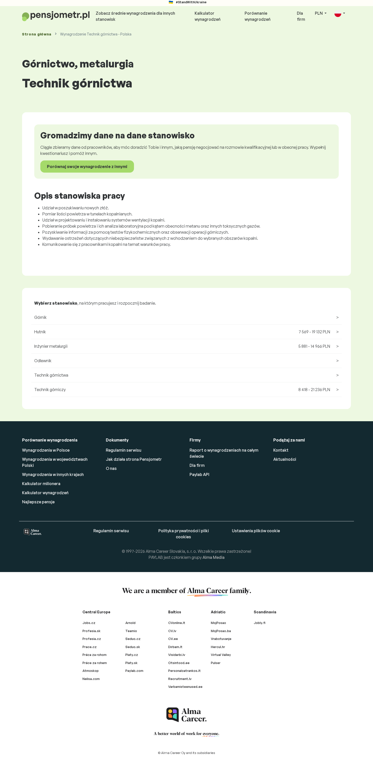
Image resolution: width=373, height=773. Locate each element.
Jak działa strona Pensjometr (134, 459)
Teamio (131, 631)
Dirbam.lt (175, 647)
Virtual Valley (221, 655)
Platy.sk (131, 663)
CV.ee (173, 639)
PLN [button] (319, 13)
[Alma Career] (186, 715)
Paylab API (199, 474)
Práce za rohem (94, 663)
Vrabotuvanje (221, 639)
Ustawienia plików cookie (256, 530)
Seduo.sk (132, 647)
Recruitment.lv (180, 679)
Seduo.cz (133, 639)
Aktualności (284, 459)
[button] (339, 13)
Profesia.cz (91, 639)
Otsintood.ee (179, 663)
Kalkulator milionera (41, 483)
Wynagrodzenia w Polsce (46, 450)
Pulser (216, 663)
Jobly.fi (259, 623)
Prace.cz (89, 647)
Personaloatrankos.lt (184, 671)
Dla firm (301, 16)
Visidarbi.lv (176, 655)
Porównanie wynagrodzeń (257, 16)
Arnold (130, 623)
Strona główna (37, 34)
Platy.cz (131, 655)
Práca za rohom (94, 655)
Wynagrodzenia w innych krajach (53, 474)
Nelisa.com (91, 679)
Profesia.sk (91, 631)
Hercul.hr (218, 647)
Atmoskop (90, 671)
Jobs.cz (88, 623)
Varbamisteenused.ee (185, 687)
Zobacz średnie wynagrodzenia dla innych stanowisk (135, 16)
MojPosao (218, 623)
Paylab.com (134, 671)
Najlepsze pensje (38, 501)
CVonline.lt (176, 623)
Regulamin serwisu (123, 450)
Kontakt (281, 450)
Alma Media (213, 557)
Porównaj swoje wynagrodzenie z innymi (87, 166)
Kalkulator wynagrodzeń (208, 16)
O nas (111, 468)
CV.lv (172, 631)
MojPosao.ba (221, 631)
